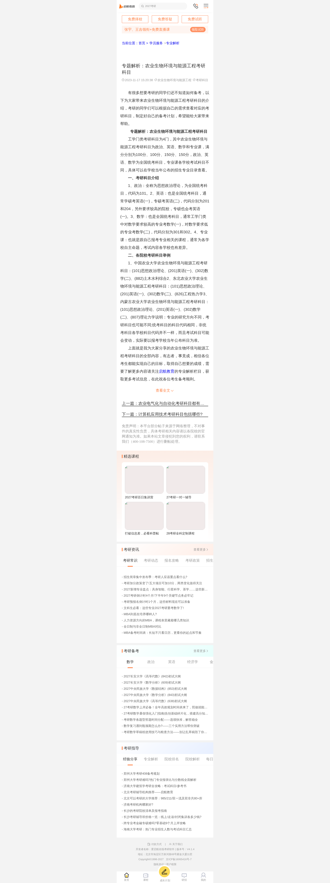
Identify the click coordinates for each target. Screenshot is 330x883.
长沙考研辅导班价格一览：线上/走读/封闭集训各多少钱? (162, 817)
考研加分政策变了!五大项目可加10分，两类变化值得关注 (163, 583)
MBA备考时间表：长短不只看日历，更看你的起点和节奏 (162, 632)
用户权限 (171, 864)
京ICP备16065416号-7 (179, 859)
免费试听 (195, 19)
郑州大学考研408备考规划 (142, 773)
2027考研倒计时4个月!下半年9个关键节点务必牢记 (158, 595)
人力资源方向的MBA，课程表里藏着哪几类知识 (156, 620)
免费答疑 (165, 19)
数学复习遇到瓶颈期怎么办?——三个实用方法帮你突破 (162, 725)
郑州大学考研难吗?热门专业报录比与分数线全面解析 (160, 779)
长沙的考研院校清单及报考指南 (145, 810)
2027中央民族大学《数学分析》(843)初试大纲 (155, 694)
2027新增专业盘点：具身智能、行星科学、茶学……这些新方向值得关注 (166, 589)
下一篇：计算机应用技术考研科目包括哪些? (162, 414)
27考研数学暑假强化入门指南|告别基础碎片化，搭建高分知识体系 (166, 713)
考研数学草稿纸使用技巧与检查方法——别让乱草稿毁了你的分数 (166, 732)
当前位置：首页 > (135, 43)
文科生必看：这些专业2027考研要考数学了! (154, 608)
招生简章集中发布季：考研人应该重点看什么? (155, 577)
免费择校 (135, 19)
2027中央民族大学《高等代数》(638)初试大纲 (155, 701)
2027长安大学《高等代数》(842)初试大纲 (152, 676)
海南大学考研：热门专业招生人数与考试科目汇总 (158, 829)
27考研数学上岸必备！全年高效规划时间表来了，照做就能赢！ (166, 707)
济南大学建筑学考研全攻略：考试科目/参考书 (155, 786)
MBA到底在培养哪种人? (140, 614)
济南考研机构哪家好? (138, 804)
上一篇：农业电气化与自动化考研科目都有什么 (165, 403)
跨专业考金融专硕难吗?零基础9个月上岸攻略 (155, 823)
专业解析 (172, 43)
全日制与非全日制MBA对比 (142, 626)
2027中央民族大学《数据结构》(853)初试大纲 (155, 688)
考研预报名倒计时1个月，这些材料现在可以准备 (157, 601)
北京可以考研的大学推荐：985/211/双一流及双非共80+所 (163, 798)
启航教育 (166, 371)
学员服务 (156, 43)
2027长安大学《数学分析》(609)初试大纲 (152, 682)
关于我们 (177, 844)
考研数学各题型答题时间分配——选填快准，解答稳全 (161, 719)
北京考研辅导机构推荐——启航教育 (148, 792)
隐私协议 (159, 864)
